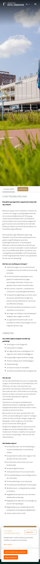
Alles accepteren (11, 557)
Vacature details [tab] (8, 189)
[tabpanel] (20, 375)
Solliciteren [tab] (23, 189)
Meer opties (8, 544)
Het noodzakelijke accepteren (15, 552)
